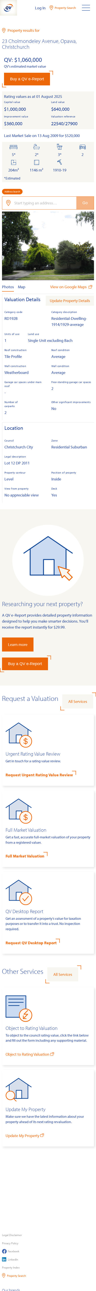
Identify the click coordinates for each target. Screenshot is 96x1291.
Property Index (11, 1267)
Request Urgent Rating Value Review (39, 774)
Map (21, 286)
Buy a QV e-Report (27, 79)
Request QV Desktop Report (31, 942)
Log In (40, 7)
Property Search (16, 1275)
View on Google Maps (69, 286)
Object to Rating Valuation (27, 1054)
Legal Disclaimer (12, 1235)
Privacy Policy (10, 1243)
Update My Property (22, 1135)
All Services (77, 701)
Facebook (13, 1251)
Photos (8, 286)
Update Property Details (70, 300)
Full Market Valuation (25, 856)
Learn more (17, 644)
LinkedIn (13, 1259)
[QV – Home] (8, 8)
